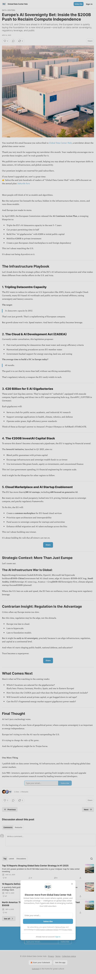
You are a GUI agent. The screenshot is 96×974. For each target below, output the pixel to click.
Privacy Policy (67, 929)
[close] (72, 884)
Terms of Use (60, 927)
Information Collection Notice (47, 929)
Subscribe (48, 921)
